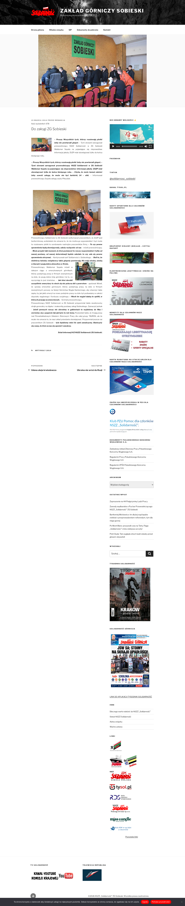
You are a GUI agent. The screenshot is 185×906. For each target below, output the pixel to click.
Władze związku (56, 30)
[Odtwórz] (113, 146)
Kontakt (107, 30)
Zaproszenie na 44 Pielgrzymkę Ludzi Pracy (129, 501)
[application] (132, 136)
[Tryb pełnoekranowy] (150, 146)
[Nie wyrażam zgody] (181, 902)
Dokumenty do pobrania (87, 30)
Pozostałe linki (131, 837)
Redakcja (60, 120)
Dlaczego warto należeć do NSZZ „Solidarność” (130, 711)
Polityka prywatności (161, 902)
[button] (131, 136)
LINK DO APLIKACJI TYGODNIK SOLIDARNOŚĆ (131, 697)
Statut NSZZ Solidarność (120, 716)
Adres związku (116, 722)
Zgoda (145, 902)
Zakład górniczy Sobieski (102, 11)
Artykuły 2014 (43, 350)
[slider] (129, 146)
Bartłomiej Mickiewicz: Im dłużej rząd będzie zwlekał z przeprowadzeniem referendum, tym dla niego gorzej (131, 517)
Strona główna (37, 30)
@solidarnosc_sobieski (122, 178)
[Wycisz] (146, 146)
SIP (70, 30)
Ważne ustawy (116, 727)
